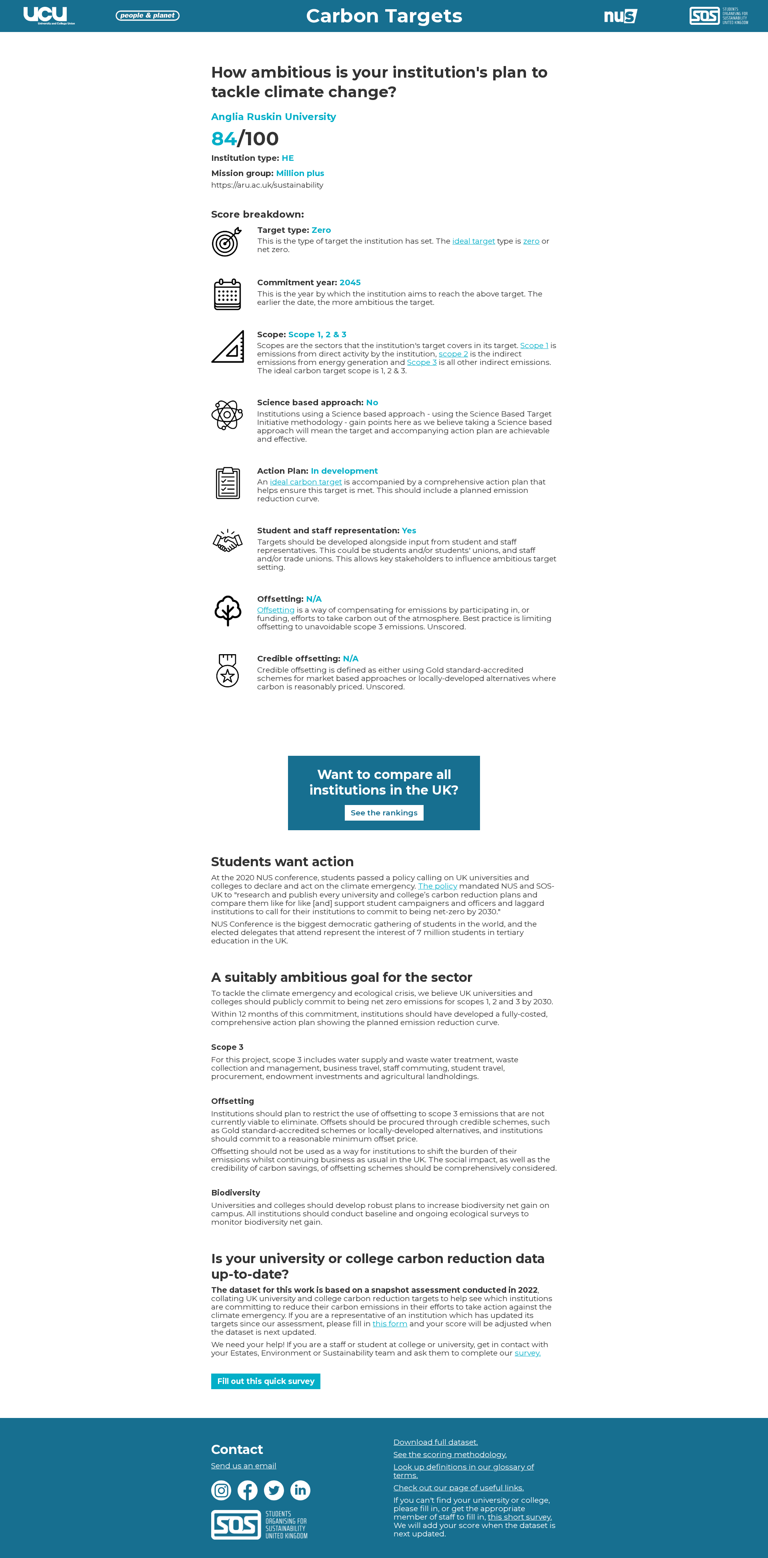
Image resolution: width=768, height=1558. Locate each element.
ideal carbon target (306, 482)
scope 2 (453, 353)
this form (390, 1323)
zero (531, 241)
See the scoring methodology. (450, 1454)
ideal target (473, 241)
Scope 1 (534, 345)
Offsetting (276, 610)
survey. (528, 1353)
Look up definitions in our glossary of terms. (464, 1471)
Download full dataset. (436, 1442)
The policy (437, 886)
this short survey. (520, 1517)
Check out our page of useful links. (459, 1487)
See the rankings (384, 812)
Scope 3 (422, 362)
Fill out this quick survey (265, 1381)
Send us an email (243, 1465)
